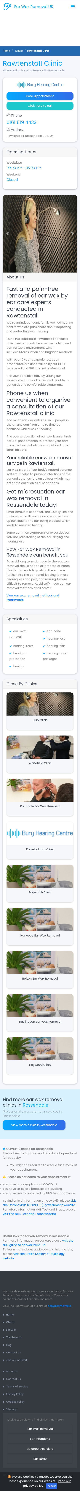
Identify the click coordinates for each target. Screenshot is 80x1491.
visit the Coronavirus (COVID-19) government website (39, 1202)
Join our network (17, 1360)
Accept (52, 1485)
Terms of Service (17, 1386)
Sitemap (11, 1409)
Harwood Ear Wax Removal (40, 935)
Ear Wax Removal (40, 1429)
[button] (6, 234)
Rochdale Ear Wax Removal (40, 806)
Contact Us (13, 1352)
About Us (12, 1371)
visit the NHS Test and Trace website (29, 1214)
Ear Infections (40, 1439)
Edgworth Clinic (40, 892)
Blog (9, 1345)
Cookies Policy (15, 1402)
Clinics (10, 1322)
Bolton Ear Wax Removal (40, 978)
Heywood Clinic (40, 1065)
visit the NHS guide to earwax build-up (38, 1242)
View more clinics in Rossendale (34, 1125)
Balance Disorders (40, 1449)
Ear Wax (11, 1330)
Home (6, 51)
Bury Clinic (40, 720)
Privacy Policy (15, 1394)
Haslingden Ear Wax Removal (40, 1022)
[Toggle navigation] (72, 7)
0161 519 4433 (21, 122)
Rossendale (35, 1105)
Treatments (14, 1337)
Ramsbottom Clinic (40, 849)
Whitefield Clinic (40, 763)
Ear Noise (40, 1459)
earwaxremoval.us (59, 1306)
